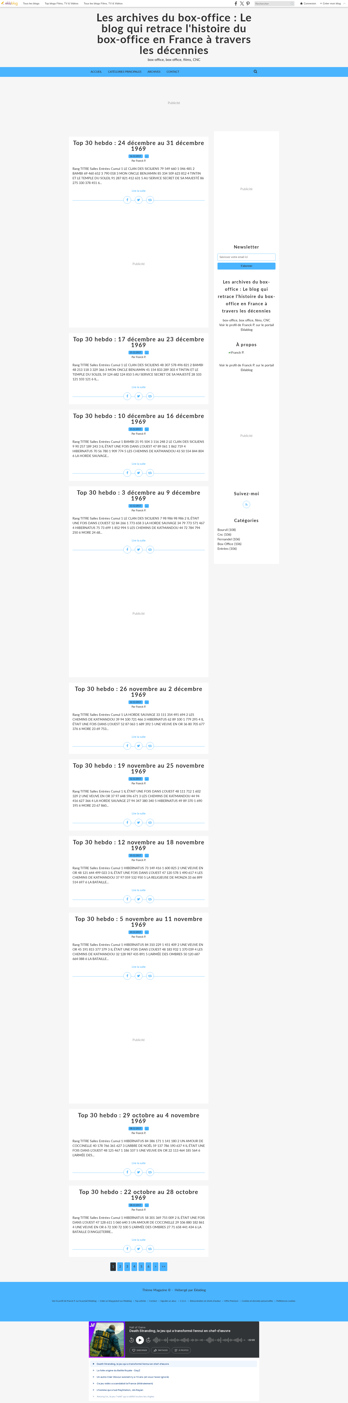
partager (163, 1350)
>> (163, 1266)
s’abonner (141, 1350)
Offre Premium (231, 1301)
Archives (154, 72)
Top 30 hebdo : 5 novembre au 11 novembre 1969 (139, 922)
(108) (227, 530)
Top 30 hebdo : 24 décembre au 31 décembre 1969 (138, 146)
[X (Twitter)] (242, 3)
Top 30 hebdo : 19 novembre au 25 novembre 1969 (138, 769)
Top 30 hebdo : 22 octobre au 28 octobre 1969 (138, 1195)
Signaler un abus (168, 1301)
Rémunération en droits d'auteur (205, 1301)
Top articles (140, 1301)
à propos (183, 1350)
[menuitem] (96, 72)
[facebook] (236, 3)
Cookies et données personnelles (257, 1301)
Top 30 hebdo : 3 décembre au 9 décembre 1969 (138, 496)
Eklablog (200, 1290)
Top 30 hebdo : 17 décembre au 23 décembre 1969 (138, 342)
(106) (224, 534)
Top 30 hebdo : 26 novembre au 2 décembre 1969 (138, 692)
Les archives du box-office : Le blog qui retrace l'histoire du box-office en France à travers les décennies (174, 34)
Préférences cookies (285, 1301)
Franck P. (248, 325)
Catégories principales (124, 72)
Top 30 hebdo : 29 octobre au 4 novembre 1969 (139, 1118)
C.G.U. (183, 1301)
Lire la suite (139, 191)
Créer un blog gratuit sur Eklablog (116, 1301)
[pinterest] (248, 3)
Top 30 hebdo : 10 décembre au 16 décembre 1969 (138, 419)
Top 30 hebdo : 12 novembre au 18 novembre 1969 (138, 845)
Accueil (96, 72)
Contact (173, 72)
